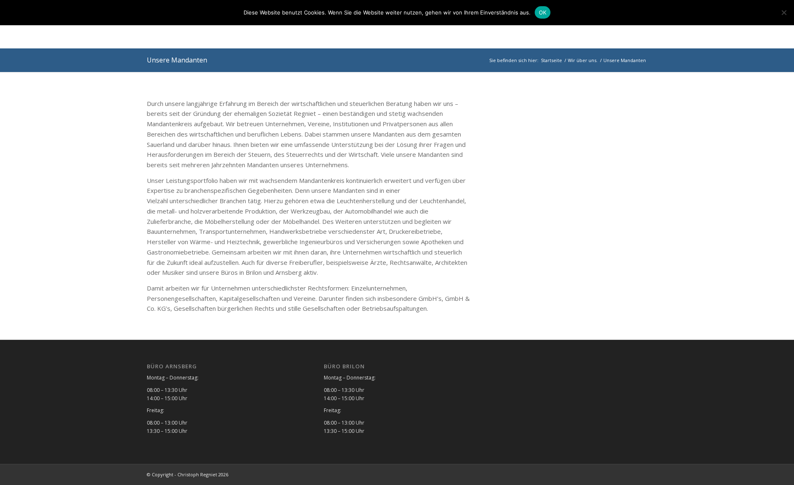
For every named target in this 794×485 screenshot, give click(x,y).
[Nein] (784, 12)
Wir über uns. (583, 60)
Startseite (551, 60)
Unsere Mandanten (177, 60)
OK (543, 12)
